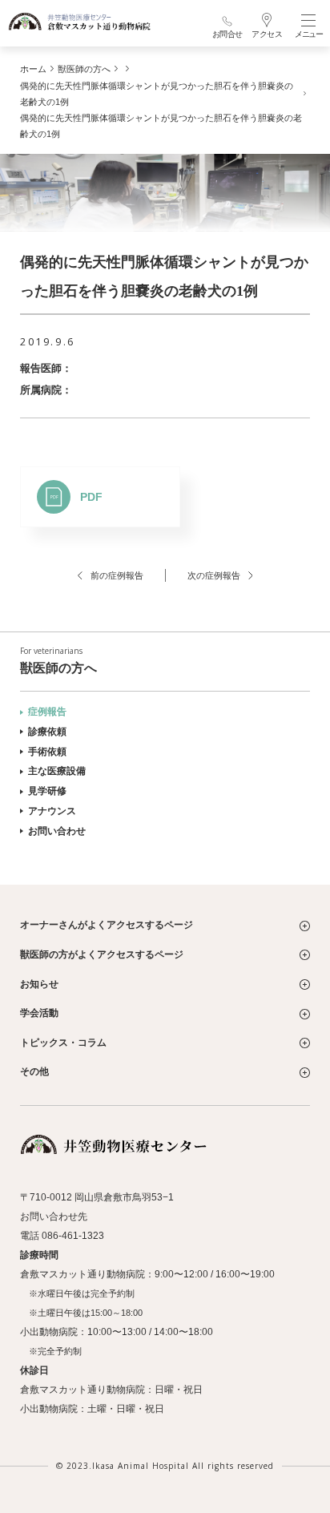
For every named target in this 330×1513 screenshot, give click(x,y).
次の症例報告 (213, 575)
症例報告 (47, 711)
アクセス (267, 34)
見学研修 (47, 791)
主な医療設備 (57, 771)
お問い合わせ (57, 831)
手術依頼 (47, 751)
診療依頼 (47, 731)
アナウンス (52, 811)
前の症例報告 (117, 575)
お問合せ (227, 34)
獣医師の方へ (58, 660)
